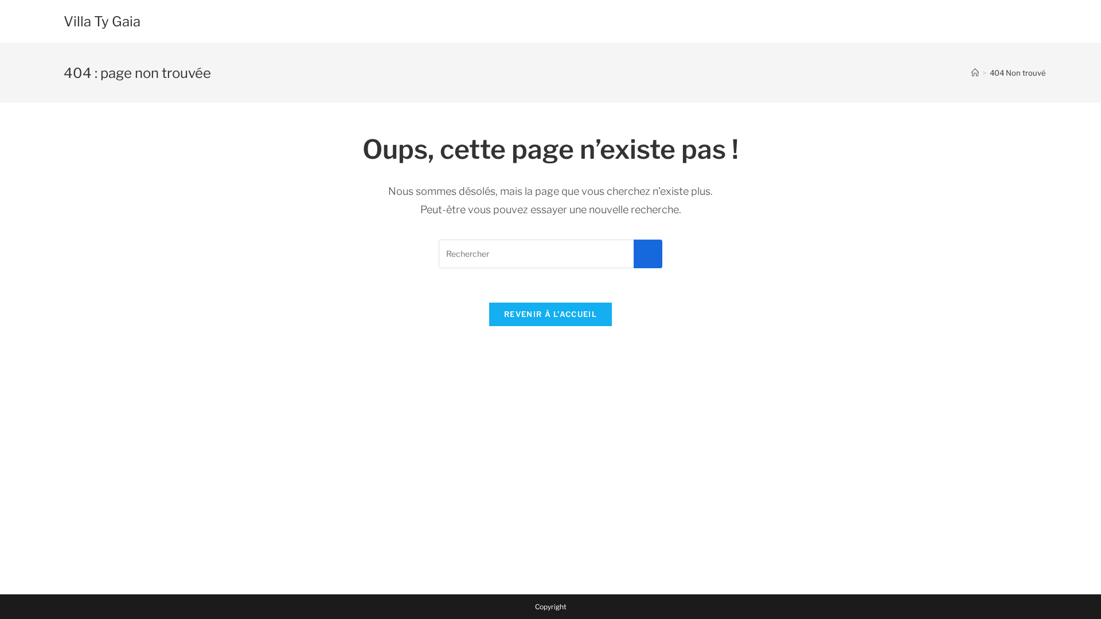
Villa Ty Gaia (102, 21)
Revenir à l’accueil (550, 314)
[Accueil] (975, 72)
